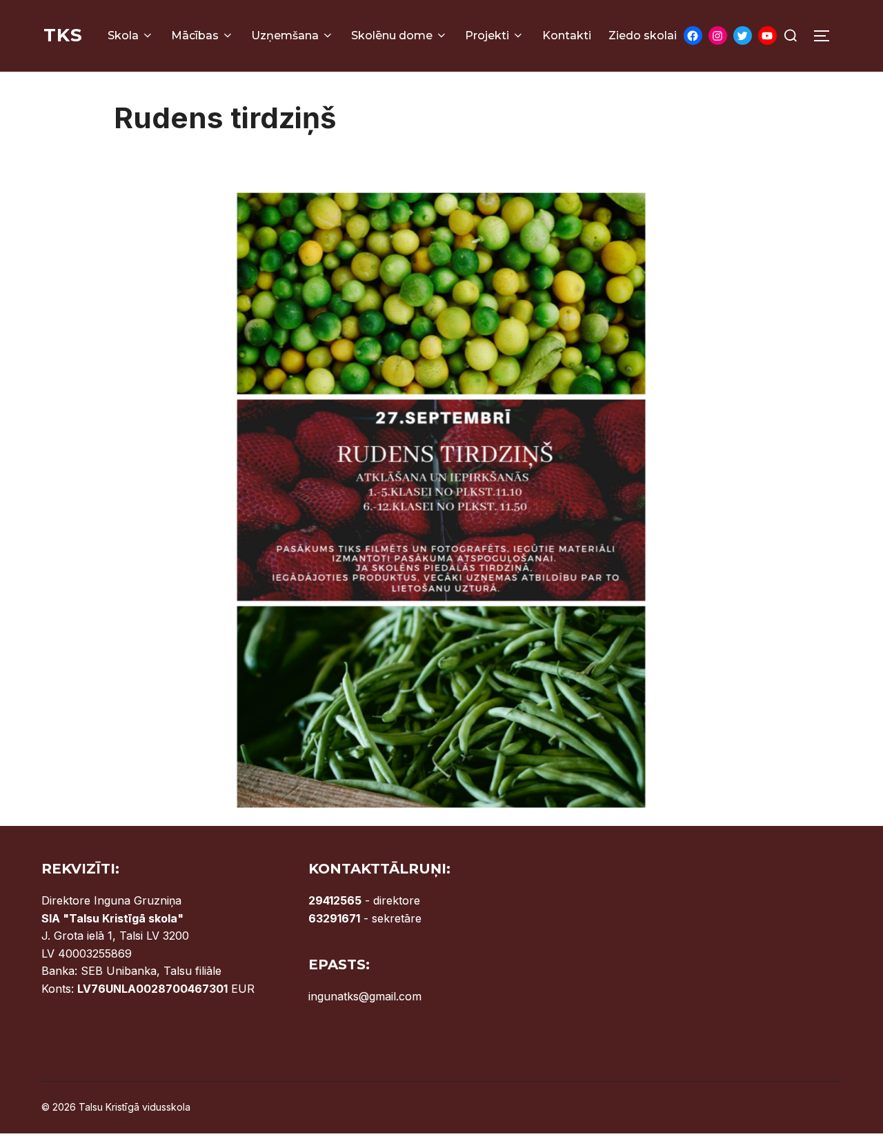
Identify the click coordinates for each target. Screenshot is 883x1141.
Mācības (195, 35)
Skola (123, 35)
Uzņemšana (285, 35)
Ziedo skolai (642, 35)
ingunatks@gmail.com (364, 996)
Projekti (487, 35)
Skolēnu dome (392, 35)
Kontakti (566, 35)
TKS (63, 35)
